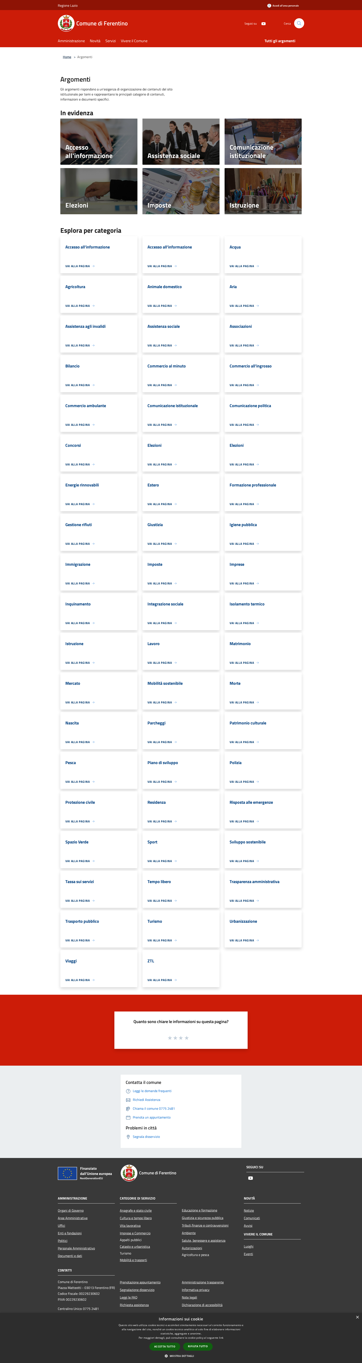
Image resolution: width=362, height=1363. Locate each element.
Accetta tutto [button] (164, 1346)
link (221, 1337)
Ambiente (189, 1232)
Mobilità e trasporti (133, 1259)
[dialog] (181, 1338)
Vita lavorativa (130, 1225)
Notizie (249, 1210)
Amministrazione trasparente (203, 1282)
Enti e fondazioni (70, 1233)
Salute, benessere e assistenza (203, 1240)
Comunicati (252, 1218)
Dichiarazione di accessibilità (202, 1304)
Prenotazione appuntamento (140, 1282)
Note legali (189, 1297)
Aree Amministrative (73, 1218)
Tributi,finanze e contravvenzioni (205, 1225)
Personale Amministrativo (76, 1248)
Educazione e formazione (199, 1210)
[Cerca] (299, 23)
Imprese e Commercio (135, 1233)
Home (67, 56)
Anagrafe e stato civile (136, 1210)
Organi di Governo (71, 1210)
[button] (181, 1356)
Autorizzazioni (192, 1248)
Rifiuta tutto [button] (198, 1346)
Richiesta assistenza (134, 1304)
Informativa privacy (195, 1289)
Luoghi (248, 1246)
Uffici (61, 1225)
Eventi (248, 1253)
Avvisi (248, 1225)
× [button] (357, 1317)
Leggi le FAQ (128, 1297)
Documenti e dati (70, 1255)
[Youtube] (262, 23)
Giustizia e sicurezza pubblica (202, 1217)
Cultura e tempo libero (136, 1218)
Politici (62, 1240)
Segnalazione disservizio (137, 1289)
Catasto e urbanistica (135, 1246)
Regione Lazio (68, 5)
